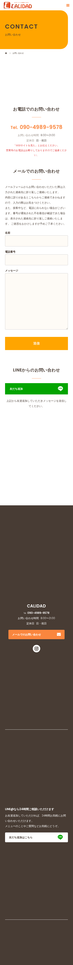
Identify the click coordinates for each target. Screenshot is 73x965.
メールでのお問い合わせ (26, 634)
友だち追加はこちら (21, 837)
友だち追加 (16, 389)
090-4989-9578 (41, 127)
